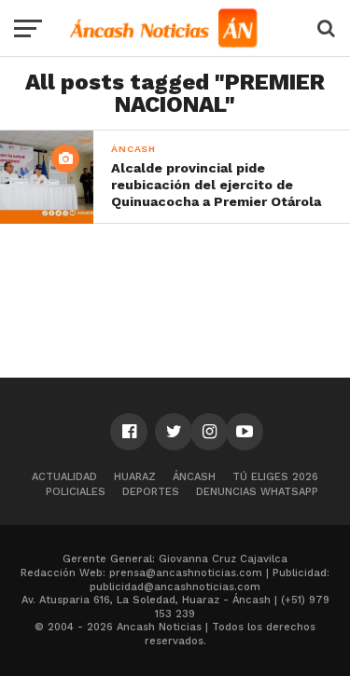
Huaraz (135, 477)
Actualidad (64, 477)
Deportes (150, 492)
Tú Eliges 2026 (275, 477)
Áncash (194, 477)
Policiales (75, 492)
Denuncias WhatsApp (257, 492)
